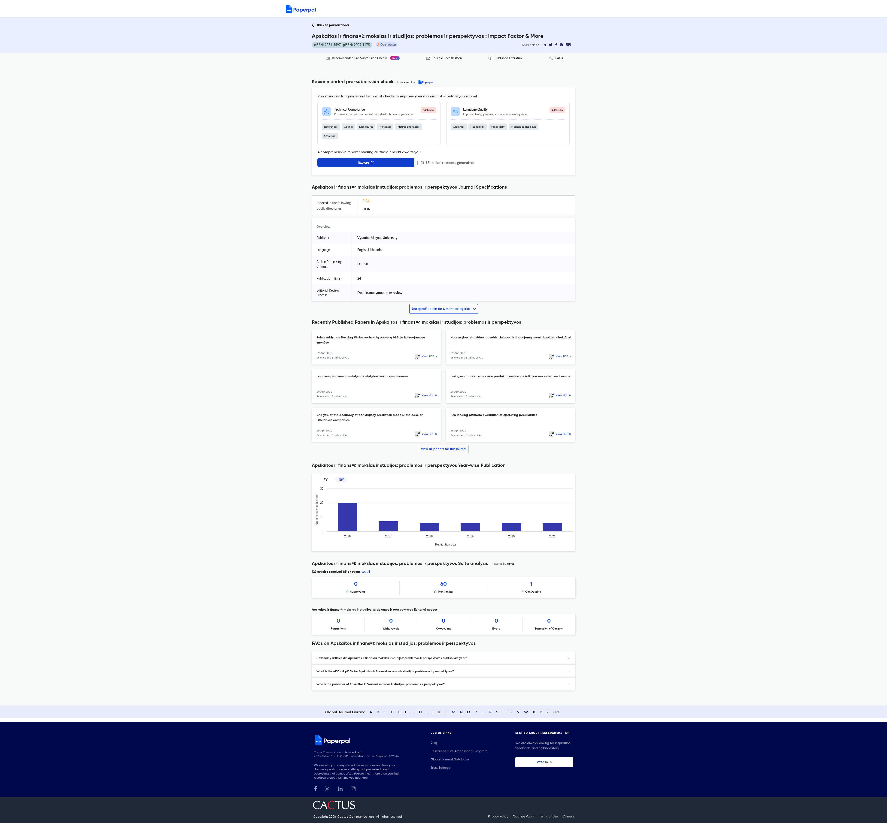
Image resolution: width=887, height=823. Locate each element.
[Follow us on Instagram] (353, 788)
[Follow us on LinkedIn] (340, 788)
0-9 (556, 712)
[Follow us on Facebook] (315, 788)
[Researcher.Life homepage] (358, 739)
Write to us (544, 762)
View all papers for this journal (443, 449)
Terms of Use (548, 816)
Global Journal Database (450, 759)
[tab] (443, 658)
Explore (363, 162)
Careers (568, 816)
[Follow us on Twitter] (327, 788)
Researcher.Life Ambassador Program (459, 751)
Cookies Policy (524, 816)
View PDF (428, 356)
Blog (434, 743)
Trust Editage (440, 767)
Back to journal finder (333, 25)
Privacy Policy (498, 816)
